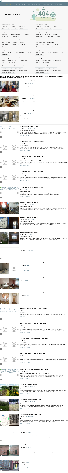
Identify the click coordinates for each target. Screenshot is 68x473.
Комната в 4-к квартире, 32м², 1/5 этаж (29, 202)
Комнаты (15, 4)
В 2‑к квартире (26, 34)
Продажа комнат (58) (7, 32)
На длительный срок (40, 28)
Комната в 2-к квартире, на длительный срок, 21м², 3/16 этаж (34, 262)
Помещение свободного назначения (8, 70)
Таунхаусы (22, 42)
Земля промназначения (20, 52)
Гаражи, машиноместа (48, 4)
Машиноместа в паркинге (12, 60)
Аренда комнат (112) (41, 32)
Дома (3, 42)
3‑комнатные (21, 26)
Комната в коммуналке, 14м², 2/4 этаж (29, 247)
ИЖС (3, 52)
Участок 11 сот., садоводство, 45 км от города (30, 414)
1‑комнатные (4, 26)
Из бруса (4, 46)
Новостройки (14, 28)
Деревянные (14, 44)
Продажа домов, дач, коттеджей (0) (11, 40)
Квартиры (8, 4)
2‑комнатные (12, 26)
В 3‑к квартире (5, 36)
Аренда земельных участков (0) (44, 50)
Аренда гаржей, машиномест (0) (44, 58)
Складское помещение (23, 70)
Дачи (9, 42)
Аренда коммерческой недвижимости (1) (46, 66)
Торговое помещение (17, 68)
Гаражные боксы (24, 60)
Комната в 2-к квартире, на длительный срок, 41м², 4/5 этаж (34, 308)
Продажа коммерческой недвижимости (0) (13, 66)
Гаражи (3, 60)
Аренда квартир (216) (41, 24)
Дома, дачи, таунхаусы (24, 4)
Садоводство (10, 52)
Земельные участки (36, 4)
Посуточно (49, 28)
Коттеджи (15, 42)
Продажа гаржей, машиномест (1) (11, 58)
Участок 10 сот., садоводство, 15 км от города (30, 399)
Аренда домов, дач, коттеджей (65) (45, 42)
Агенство (29, 52)
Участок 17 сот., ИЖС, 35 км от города (29, 429)
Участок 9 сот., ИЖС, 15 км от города (28, 384)
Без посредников (23, 28)
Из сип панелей (22, 44)
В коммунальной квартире (15, 34)
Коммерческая (58, 4)
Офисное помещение (6, 68)
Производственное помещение (8, 72)
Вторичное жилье (5, 28)
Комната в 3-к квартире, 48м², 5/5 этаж (29, 217)
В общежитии (4, 34)
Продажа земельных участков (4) (10, 50)
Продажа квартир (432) (8, 24)
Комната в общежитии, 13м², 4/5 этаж (29, 232)
